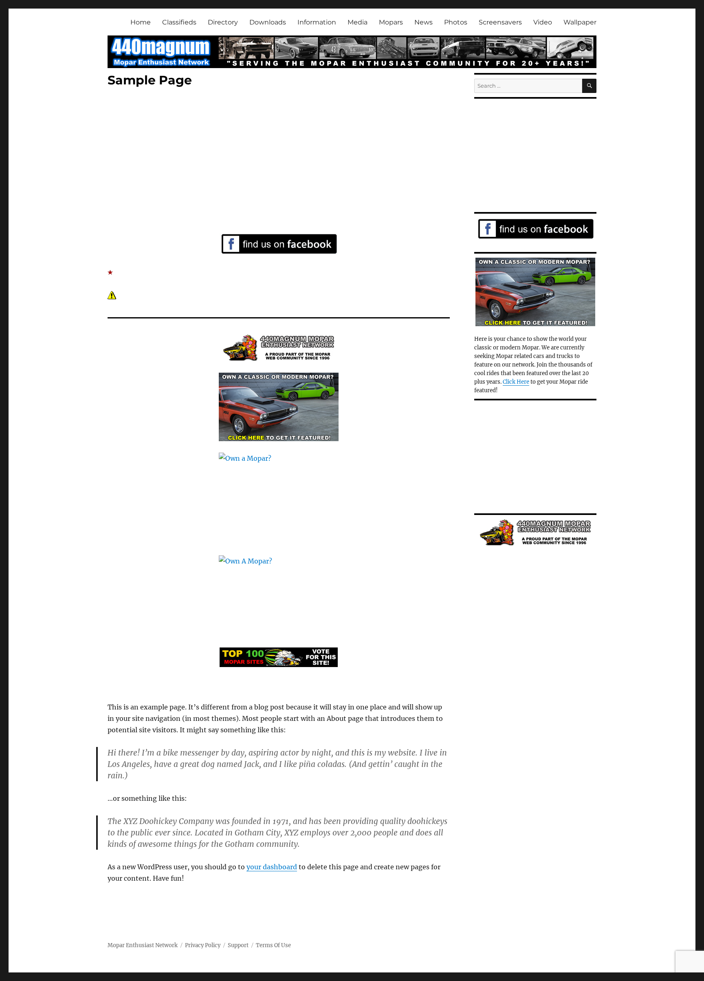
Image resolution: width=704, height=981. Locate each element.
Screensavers (500, 22)
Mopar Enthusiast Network (143, 945)
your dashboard (271, 867)
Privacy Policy (202, 945)
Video (542, 22)
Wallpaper (579, 22)
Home (140, 22)
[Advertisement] (280, 162)
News (423, 22)
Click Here (516, 381)
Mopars (391, 22)
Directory (223, 22)
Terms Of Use (273, 945)
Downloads (267, 22)
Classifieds (179, 22)
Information (316, 22)
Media (357, 22)
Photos (455, 22)
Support (238, 945)
